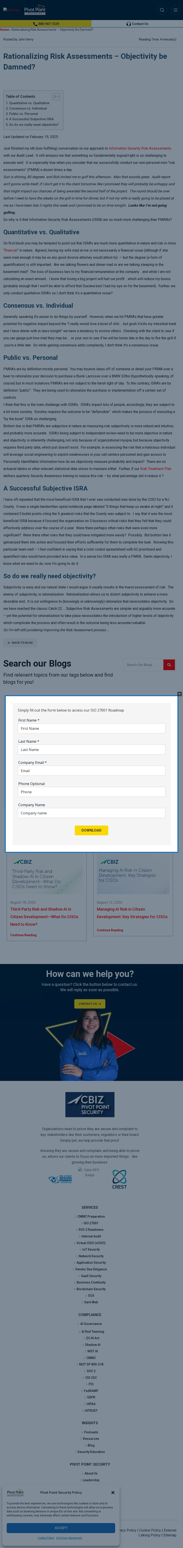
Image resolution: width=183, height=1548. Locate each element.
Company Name (31, 804)
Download (91, 830)
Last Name (28, 741)
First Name (29, 720)
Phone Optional (31, 783)
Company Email (32, 762)
